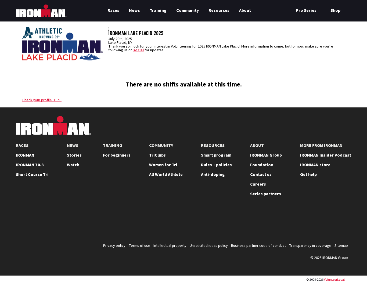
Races (113, 10)
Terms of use (139, 245)
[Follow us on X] (272, 221)
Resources (218, 10)
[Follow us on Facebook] (328, 221)
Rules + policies (216, 165)
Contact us (261, 175)
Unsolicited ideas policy (209, 245)
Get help (308, 175)
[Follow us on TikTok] (314, 221)
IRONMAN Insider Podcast (325, 155)
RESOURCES (213, 146)
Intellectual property (169, 245)
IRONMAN (25, 155)
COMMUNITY (161, 146)
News (134, 10)
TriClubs (157, 155)
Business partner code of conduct (258, 245)
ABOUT (257, 146)
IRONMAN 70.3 (30, 165)
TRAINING (112, 146)
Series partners (265, 194)
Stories (74, 155)
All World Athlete (166, 175)
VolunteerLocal (334, 279)
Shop (335, 10)
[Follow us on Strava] (342, 221)
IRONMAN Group (266, 155)
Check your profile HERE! (42, 100)
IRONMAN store (315, 165)
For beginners (117, 155)
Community (187, 10)
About (245, 10)
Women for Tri (163, 165)
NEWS (72, 146)
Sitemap (341, 245)
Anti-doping (213, 175)
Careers (258, 184)
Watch (73, 165)
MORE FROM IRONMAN (321, 146)
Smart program (216, 155)
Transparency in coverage (310, 245)
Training (158, 10)
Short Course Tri (32, 175)
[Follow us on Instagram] (300, 221)
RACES (22, 146)
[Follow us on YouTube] (286, 221)
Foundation (261, 165)
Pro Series (306, 10)
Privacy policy (114, 245)
